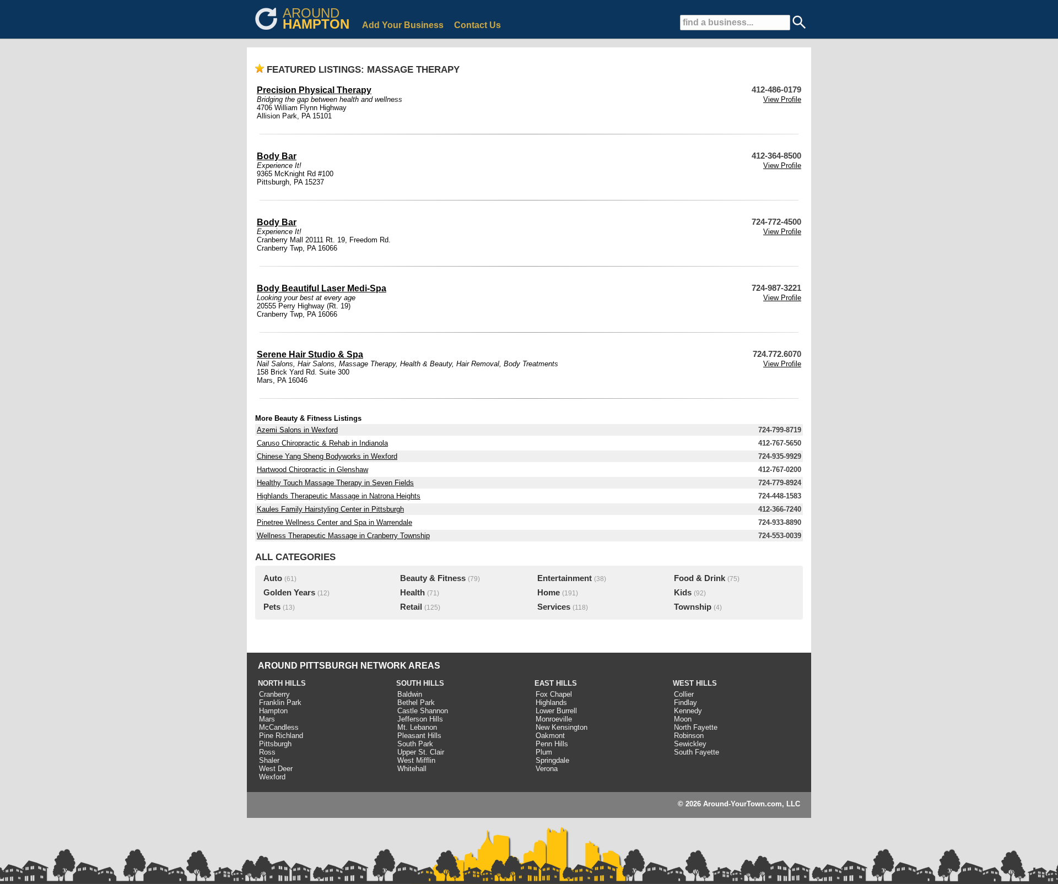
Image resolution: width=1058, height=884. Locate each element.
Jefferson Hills (420, 719)
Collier (684, 694)
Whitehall (412, 768)
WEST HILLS (695, 683)
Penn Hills (552, 744)
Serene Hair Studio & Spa (310, 354)
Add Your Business (403, 25)
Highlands (551, 702)
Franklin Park (280, 702)
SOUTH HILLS (420, 683)
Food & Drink (699, 578)
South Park (415, 744)
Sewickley (690, 744)
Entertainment (564, 578)
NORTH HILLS (282, 683)
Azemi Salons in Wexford (297, 430)
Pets (271, 607)
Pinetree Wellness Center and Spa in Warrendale (334, 522)
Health (412, 592)
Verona (547, 768)
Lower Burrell (556, 711)
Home (548, 592)
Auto (272, 578)
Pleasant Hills (419, 735)
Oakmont (550, 735)
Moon (683, 719)
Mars (267, 719)
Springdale (552, 760)
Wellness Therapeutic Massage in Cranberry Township (343, 536)
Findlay (685, 702)
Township (692, 607)
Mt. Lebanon (417, 727)
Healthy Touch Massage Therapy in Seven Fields (335, 483)
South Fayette (696, 752)
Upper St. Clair (420, 752)
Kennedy (688, 711)
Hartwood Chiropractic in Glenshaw (312, 469)
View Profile (782, 99)
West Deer (276, 768)
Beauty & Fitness (433, 578)
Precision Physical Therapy (314, 90)
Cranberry (274, 694)
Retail (411, 607)
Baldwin (409, 694)
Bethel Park (416, 702)
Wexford (272, 777)
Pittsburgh (275, 744)
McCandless (279, 727)
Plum (544, 752)
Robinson (689, 735)
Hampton (273, 711)
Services (553, 607)
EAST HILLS (556, 683)
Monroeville (554, 719)
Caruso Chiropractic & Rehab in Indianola (322, 443)
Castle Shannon (422, 711)
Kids (683, 592)
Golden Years (289, 592)
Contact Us (477, 25)
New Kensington (561, 727)
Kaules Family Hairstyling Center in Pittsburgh (330, 509)
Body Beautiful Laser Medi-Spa (321, 288)
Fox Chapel (554, 694)
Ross (267, 752)
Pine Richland (281, 735)
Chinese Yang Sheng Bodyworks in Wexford (327, 456)
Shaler (269, 760)
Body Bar (276, 156)
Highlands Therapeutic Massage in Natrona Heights (338, 496)
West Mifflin (416, 760)
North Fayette (695, 727)
